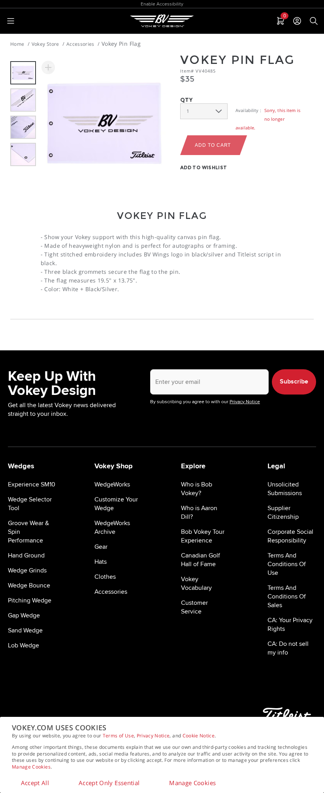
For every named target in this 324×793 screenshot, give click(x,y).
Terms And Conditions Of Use (286, 564)
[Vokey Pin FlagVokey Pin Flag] (48, 67)
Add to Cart (213, 145)
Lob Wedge (23, 645)
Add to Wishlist (203, 167)
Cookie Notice (199, 735)
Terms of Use (118, 735)
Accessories (110, 592)
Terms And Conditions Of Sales (286, 596)
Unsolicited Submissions (284, 489)
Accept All (35, 783)
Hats (100, 562)
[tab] (279, 21)
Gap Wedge (24, 615)
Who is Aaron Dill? (199, 512)
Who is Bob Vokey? (196, 489)
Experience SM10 (31, 484)
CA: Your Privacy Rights (290, 624)
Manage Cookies (31, 766)
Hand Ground (26, 555)
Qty (186, 100)
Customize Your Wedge (116, 504)
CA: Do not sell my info (288, 648)
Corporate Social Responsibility (290, 536)
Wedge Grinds (27, 570)
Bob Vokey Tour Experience (202, 536)
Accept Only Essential (109, 783)
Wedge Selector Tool (30, 504)
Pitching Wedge (29, 600)
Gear (100, 547)
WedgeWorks (112, 484)
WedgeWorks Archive (112, 527)
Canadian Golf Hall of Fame (200, 560)
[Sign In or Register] (297, 21)
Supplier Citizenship (283, 512)
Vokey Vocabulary (196, 583)
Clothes (105, 577)
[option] (23, 72)
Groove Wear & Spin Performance (28, 531)
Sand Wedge (25, 630)
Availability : (248, 110)
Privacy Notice (153, 735)
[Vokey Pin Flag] (104, 123)
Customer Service (194, 607)
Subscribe (294, 381)
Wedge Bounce (29, 585)
